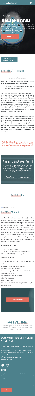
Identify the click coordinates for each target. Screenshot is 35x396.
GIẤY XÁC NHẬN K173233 (25, 177)
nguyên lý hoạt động (17, 300)
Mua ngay (9, 36)
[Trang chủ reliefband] (11, 2)
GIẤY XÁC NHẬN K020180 (10, 177)
